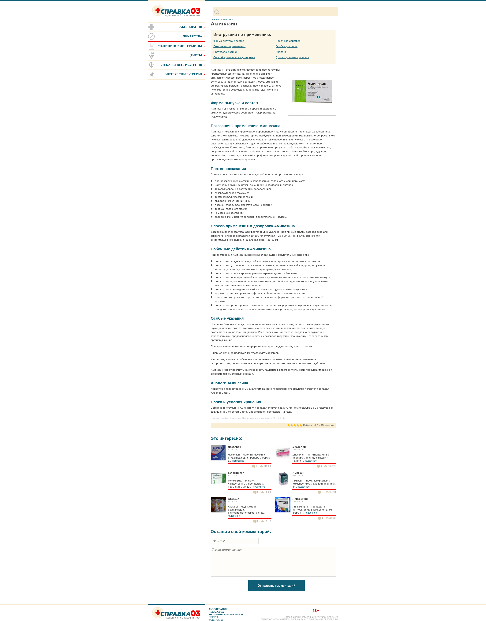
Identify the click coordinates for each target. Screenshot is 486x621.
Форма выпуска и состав (228, 40)
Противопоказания (225, 51)
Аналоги (281, 51)
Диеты (213, 617)
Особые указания (286, 46)
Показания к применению (229, 46)
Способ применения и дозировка (234, 57)
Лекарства (216, 611)
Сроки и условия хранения (292, 57)
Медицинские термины (226, 614)
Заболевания (218, 609)
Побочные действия (288, 40)
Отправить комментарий (276, 585)
